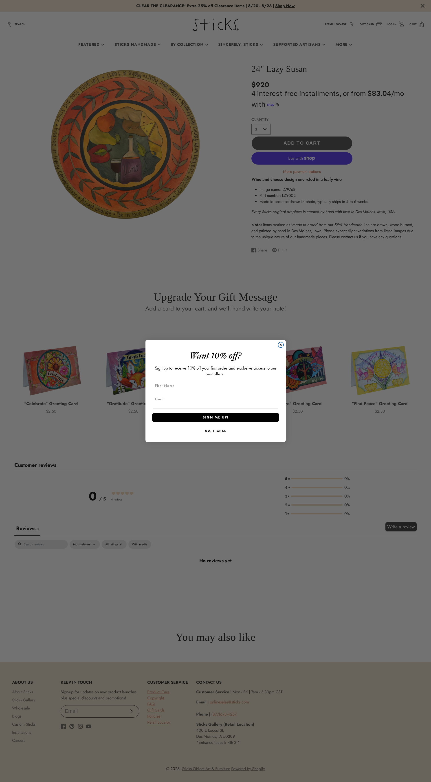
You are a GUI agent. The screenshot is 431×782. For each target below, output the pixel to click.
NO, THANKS (215, 431)
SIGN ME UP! (216, 417)
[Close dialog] (281, 345)
